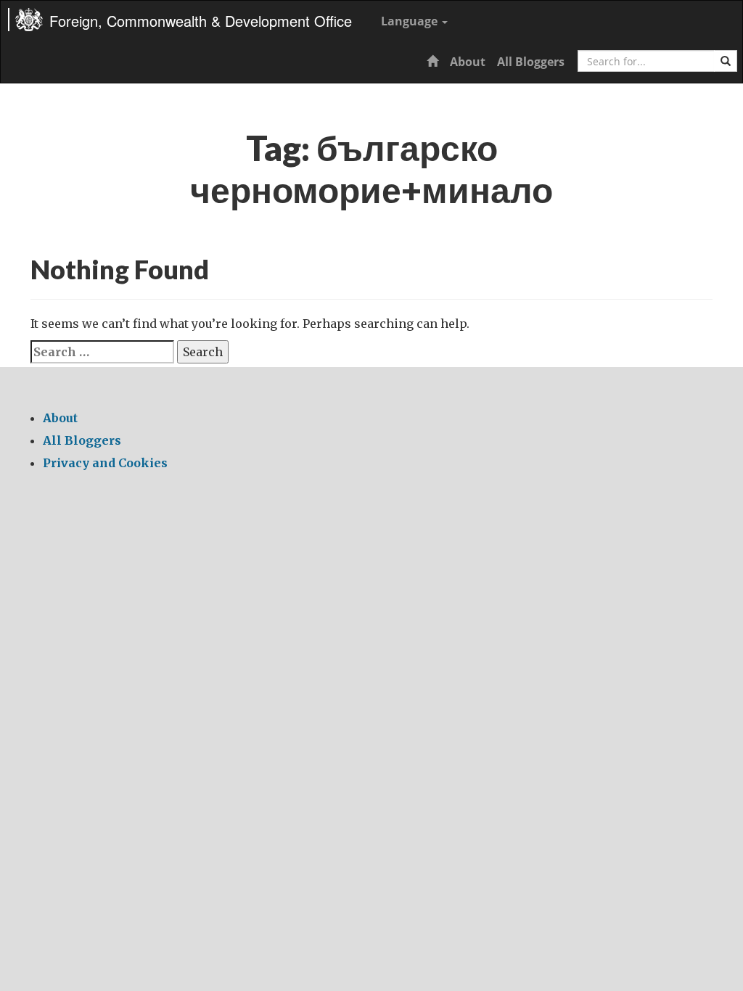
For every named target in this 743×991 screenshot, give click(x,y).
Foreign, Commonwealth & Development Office (200, 20)
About (467, 62)
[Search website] (725, 61)
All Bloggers (531, 62)
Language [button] (410, 21)
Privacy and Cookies (105, 463)
